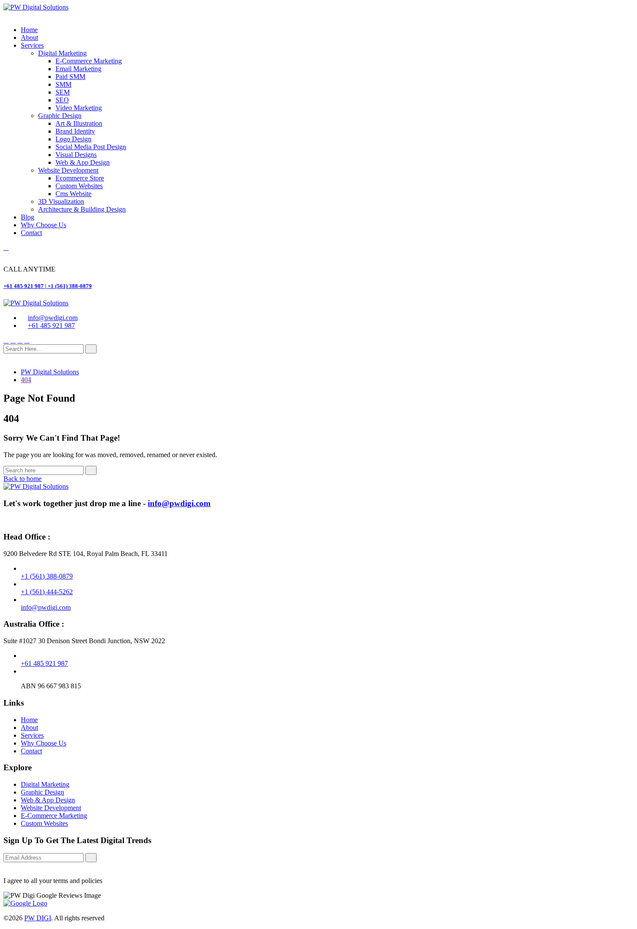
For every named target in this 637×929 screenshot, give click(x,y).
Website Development (68, 170)
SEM (62, 92)
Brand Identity (75, 131)
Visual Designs (76, 154)
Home (29, 29)
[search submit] (91, 348)
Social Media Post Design (90, 146)
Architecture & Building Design (82, 209)
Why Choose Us (43, 225)
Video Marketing (78, 107)
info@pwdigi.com (53, 317)
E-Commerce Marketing (88, 61)
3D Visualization (61, 201)
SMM (63, 84)
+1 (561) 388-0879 (47, 576)
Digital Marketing (62, 53)
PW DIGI (37, 918)
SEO (62, 100)
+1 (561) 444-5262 (47, 591)
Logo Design (73, 139)
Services (32, 45)
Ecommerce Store (79, 178)
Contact (31, 232)
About (29, 37)
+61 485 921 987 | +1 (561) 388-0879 (47, 286)
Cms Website (73, 193)
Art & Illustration (78, 123)
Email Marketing (78, 68)
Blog (27, 217)
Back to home (22, 478)
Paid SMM (70, 76)
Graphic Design (59, 115)
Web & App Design (82, 162)
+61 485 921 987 (51, 325)
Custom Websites (79, 186)
